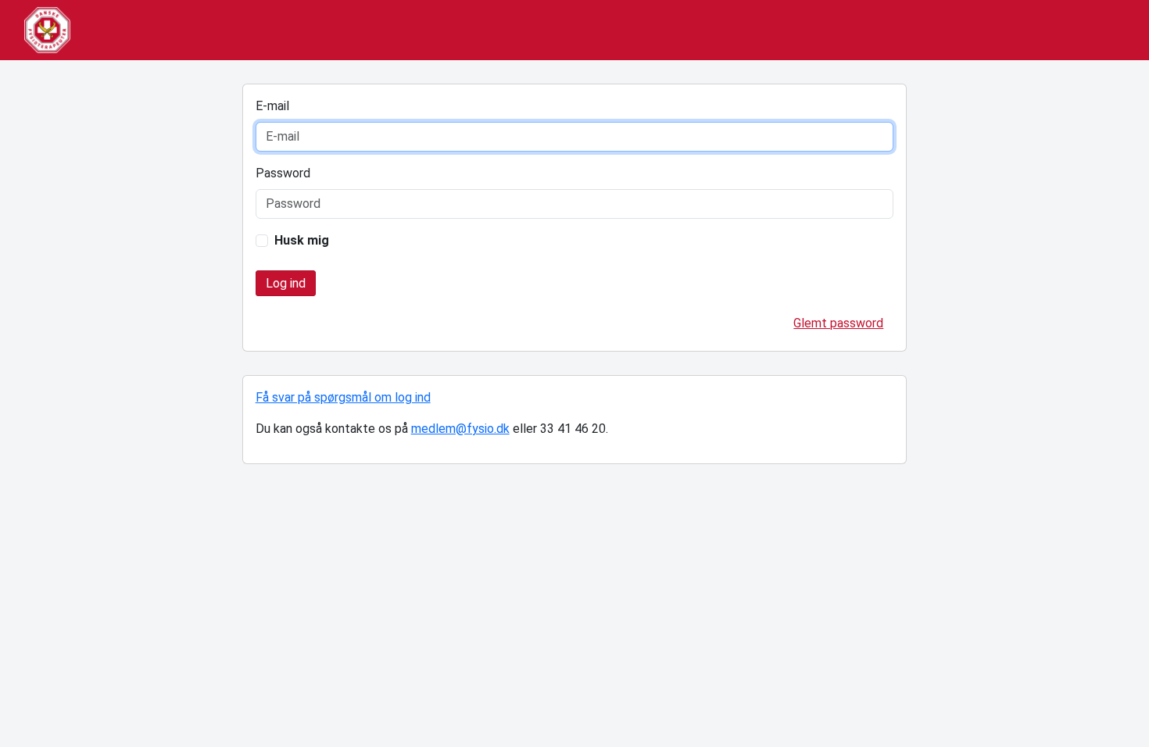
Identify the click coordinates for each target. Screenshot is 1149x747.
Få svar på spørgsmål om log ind (343, 397)
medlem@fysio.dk (460, 428)
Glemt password (838, 323)
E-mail (272, 105)
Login (286, 283)
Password (283, 173)
